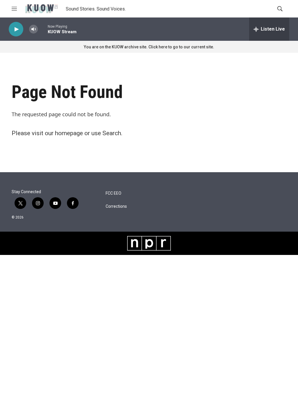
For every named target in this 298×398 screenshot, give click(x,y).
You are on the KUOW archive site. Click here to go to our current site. (149, 47)
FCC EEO (113, 193)
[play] (16, 29)
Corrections (116, 206)
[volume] (33, 29)
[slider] (43, 29)
